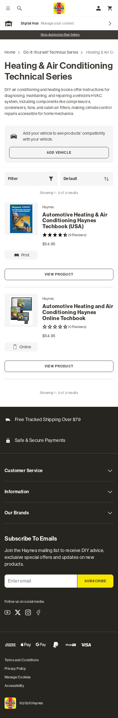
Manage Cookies (18, 677)
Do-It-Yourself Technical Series (50, 52)
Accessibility (14, 686)
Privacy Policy (15, 669)
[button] (77, 235)
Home (10, 52)
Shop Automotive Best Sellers (59, 34)
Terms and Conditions (22, 660)
